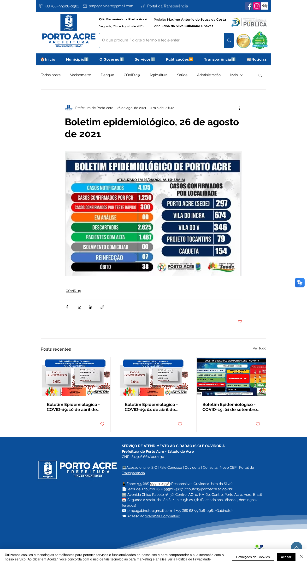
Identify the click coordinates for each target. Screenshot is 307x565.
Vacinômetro (80, 75)
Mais (234, 75)
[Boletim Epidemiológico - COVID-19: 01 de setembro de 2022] (231, 376)
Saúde (182, 75)
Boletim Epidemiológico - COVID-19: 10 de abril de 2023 (73, 407)
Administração (209, 75)
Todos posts (50, 75)
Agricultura (158, 75)
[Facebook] (249, 6)
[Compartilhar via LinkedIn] (90, 307)
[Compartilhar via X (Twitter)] (79, 307)
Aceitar (286, 556)
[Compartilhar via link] (102, 307)
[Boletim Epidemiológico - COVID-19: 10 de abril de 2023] (75, 376)
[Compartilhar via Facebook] (67, 307)
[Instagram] (256, 6)
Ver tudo (259, 348)
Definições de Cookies (253, 556)
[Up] (296, 547)
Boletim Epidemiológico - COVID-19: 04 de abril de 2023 (151, 407)
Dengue (107, 75)
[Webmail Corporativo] (264, 6)
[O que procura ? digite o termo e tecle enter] (229, 40)
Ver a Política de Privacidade (189, 559)
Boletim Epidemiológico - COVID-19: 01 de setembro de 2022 (229, 407)
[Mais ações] (239, 108)
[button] (78, 59)
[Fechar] (301, 557)
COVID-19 (132, 75)
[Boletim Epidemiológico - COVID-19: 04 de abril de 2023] (153, 376)
